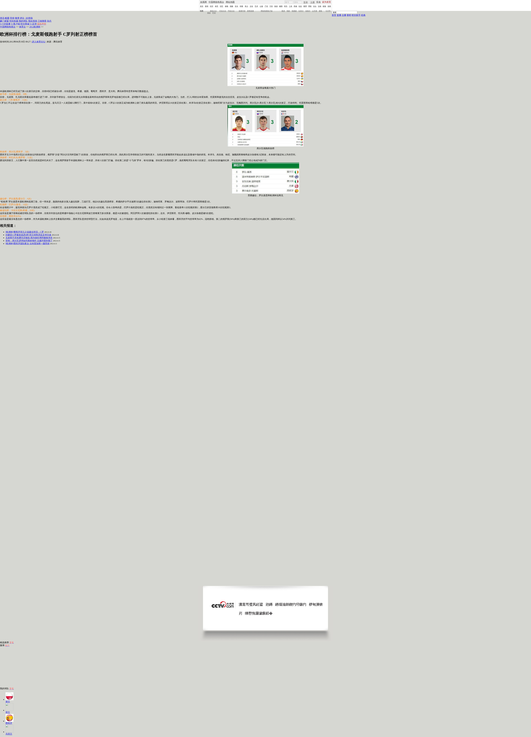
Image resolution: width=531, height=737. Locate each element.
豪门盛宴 (4, 21)
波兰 (8, 701)
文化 (251, 6)
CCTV (328, 11)
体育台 (22, 27)
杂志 (49, 21)
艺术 (256, 6)
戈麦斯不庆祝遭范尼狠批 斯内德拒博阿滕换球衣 (29, 238)
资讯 (2, 18)
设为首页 (326, 2)
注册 (312, 2)
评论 (22, 18)
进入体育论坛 (38, 42)
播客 (320, 11)
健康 (281, 6)
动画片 (307, 11)
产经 (266, 6)
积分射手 (356, 15)
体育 (216, 6)
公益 (261, 6)
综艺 (221, 6)
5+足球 (33, 24)
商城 (295, 6)
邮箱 (324, 6)
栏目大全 (222, 11)
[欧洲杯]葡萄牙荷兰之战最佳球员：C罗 (25, 232)
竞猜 (12, 18)
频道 (209, 13)
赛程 (349, 15)
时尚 (285, 6)
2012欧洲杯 (34, 27)
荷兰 (8, 712)
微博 (305, 6)
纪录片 (301, 11)
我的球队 (23, 21)
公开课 (314, 11)
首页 (201, 6)
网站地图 (230, 2)
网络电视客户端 (266, 11)
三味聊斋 (42, 21)
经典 (363, 15)
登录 (305, 2)
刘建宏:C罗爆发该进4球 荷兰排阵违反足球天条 (28, 235)
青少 (246, 6)
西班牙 (9, 723)
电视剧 (294, 11)
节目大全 (231, 11)
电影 (288, 11)
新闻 (206, 6)
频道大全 (213, 11)
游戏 (329, 6)
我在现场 (32, 21)
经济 (211, 6)
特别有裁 (13, 21)
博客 (310, 6)
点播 (344, 15)
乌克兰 (9, 734)
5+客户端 (15, 24)
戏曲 (231, 6)
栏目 (214, 13)
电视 (201, 11)
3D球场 (29, 18)
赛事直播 (250, 11)
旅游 (276, 6)
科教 (241, 6)
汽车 (271, 6)
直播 (339, 15)
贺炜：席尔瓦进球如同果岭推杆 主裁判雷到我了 (29, 240)
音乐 (236, 6)
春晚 (226, 6)
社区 (300, 6)
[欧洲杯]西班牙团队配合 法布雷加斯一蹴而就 (28, 243)
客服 (318, 2)
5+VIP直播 (5, 24)
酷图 (7, 18)
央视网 (203, 2)
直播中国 (242, 11)
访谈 (319, 6)
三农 (290, 6)
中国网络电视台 (216, 2)
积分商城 (24, 24)
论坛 (314, 6)
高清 (283, 11)
